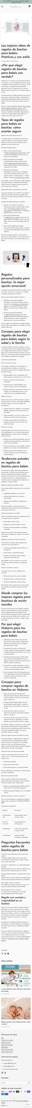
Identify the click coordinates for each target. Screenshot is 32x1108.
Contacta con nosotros (7, 1040)
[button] (29, 6)
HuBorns (18, 1101)
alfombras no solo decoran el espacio (16, 305)
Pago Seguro (4, 1047)
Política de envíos (6, 1042)
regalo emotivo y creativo (12, 217)
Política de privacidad (7, 1049)
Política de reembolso (7, 1045)
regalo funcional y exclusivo (13, 315)
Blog (2, 1038)
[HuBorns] (15, 6)
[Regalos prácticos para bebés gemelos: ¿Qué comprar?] (16, 1009)
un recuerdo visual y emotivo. (21, 177)
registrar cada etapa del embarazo (17, 163)
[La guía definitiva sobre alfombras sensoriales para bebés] (16, 976)
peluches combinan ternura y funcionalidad (15, 210)
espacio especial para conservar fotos (16, 153)
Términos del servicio (7, 1052)
